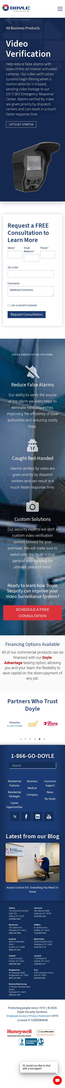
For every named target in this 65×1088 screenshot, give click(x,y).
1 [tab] (22, 741)
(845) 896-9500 (15, 964)
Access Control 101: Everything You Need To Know (32, 890)
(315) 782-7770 (40, 947)
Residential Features (14, 783)
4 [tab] (36, 741)
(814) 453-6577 (40, 978)
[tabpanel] (15, 724)
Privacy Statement (40, 1016)
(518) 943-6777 (40, 964)
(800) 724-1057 (15, 950)
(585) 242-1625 (15, 995)
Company (32, 795)
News (50, 792)
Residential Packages (14, 794)
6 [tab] (46, 741)
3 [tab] (32, 741)
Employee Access (17, 1016)
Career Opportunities (14, 805)
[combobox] (32, 765)
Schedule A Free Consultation (32, 612)
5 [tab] (41, 741)
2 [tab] (27, 741)
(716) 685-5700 (40, 933)
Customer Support (50, 783)
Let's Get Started (21, 124)
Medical (32, 788)
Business (32, 781)
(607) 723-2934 (15, 978)
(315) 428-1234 (40, 916)
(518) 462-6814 (15, 919)
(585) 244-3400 (15, 933)
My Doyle (50, 799)
